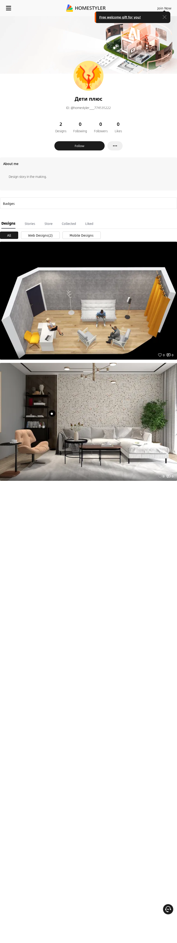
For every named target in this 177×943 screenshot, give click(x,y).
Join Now (164, 8)
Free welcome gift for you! (120, 17)
